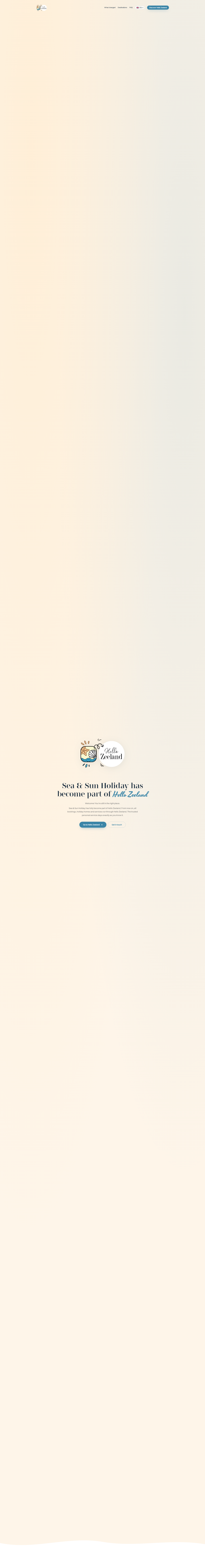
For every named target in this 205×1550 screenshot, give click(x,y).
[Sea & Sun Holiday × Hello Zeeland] (41, 7)
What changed (109, 7)
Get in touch (117, 824)
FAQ (131, 7)
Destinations (122, 7)
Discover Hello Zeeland (158, 8)
